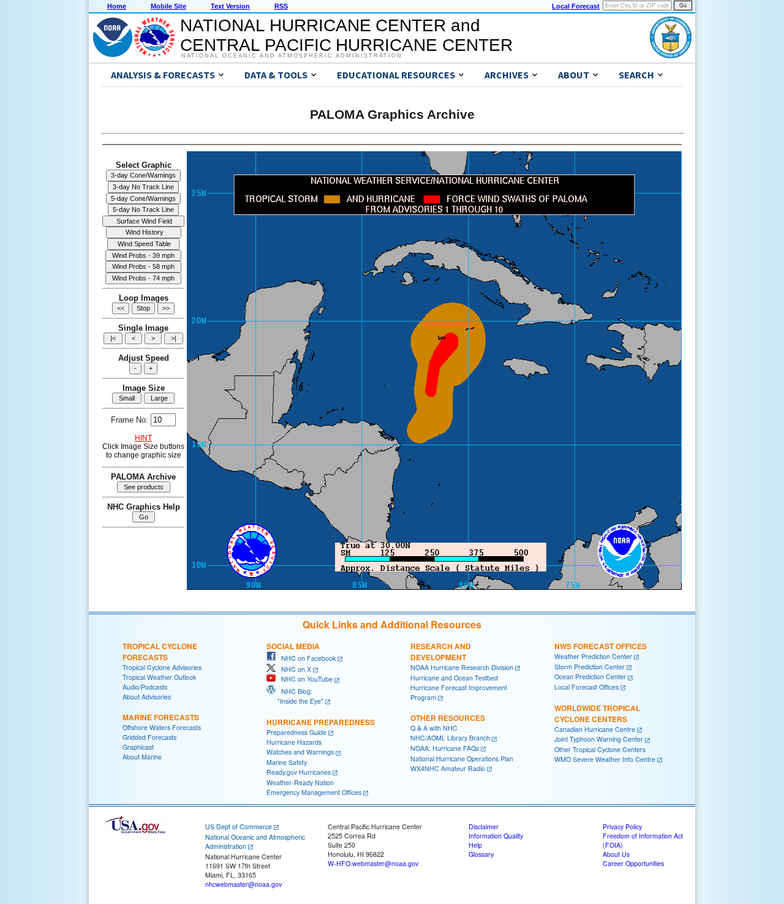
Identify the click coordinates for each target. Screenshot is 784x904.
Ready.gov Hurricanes (298, 772)
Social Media (293, 646)
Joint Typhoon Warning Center (598, 739)
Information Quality (496, 835)
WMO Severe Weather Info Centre (604, 759)
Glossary (481, 854)
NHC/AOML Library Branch (450, 737)
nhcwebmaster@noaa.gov (243, 884)
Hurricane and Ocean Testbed (454, 677)
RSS (281, 6)
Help (475, 844)
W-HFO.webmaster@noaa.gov (373, 863)
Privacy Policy (622, 826)
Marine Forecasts (161, 717)
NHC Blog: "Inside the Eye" (294, 696)
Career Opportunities (633, 863)
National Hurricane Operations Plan (461, 758)
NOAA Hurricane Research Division (461, 667)
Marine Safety (286, 762)
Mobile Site (168, 6)
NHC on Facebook (306, 658)
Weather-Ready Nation (300, 782)
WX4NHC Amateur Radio (447, 768)
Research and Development (440, 652)
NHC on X (293, 669)
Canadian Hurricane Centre (594, 729)
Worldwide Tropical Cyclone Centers (597, 713)
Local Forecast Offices (586, 686)
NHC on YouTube (304, 679)
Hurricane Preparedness (320, 722)
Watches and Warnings (300, 751)
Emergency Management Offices (313, 792)
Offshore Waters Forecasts (162, 727)
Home (116, 6)
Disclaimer (484, 826)
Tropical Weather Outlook (159, 677)
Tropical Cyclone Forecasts (160, 652)
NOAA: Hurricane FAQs (444, 748)
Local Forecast (576, 6)
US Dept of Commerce (238, 826)
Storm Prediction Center (589, 666)
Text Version (230, 6)
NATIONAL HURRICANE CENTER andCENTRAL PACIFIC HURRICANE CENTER (346, 35)
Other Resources (447, 717)
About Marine (142, 756)
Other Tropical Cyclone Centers (600, 749)
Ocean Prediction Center (590, 676)
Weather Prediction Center (593, 656)
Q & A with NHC (434, 728)
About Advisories (147, 696)
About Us (616, 854)
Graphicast (138, 746)
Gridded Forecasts (149, 737)
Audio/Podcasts (145, 686)
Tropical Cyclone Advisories (162, 667)
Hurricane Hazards (294, 742)
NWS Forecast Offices (600, 646)
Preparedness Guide (296, 732)
